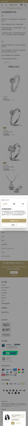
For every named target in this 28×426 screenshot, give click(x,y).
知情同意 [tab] (5, 203)
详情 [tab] (14, 203)
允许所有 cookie (14, 220)
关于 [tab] (23, 203)
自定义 (13, 224)
